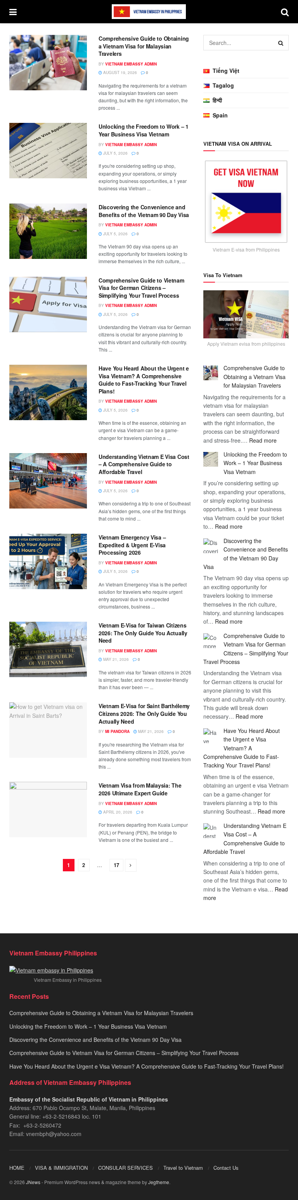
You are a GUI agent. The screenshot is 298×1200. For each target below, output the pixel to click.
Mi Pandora (117, 731)
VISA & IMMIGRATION (61, 1167)
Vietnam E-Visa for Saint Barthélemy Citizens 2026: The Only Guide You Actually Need (144, 713)
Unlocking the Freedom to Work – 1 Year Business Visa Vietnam (144, 130)
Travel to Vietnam (183, 1167)
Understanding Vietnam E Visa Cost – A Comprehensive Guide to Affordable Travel (144, 464)
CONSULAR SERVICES (125, 1167)
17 (116, 865)
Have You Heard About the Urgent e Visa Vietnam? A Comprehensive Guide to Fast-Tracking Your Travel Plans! (144, 379)
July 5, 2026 (115, 153)
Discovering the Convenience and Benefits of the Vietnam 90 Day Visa (144, 211)
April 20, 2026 (117, 812)
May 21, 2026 (115, 659)
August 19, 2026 (119, 72)
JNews (33, 1182)
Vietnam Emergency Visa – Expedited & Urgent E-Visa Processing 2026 (132, 544)
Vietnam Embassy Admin (131, 64)
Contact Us (226, 1167)
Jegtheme (158, 1182)
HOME (16, 1167)
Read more (263, 440)
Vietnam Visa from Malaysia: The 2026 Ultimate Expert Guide (140, 789)
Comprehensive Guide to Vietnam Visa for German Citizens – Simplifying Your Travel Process (141, 287)
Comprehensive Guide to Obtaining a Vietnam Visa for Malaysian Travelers (144, 45)
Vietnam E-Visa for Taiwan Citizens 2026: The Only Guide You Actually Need (143, 632)
